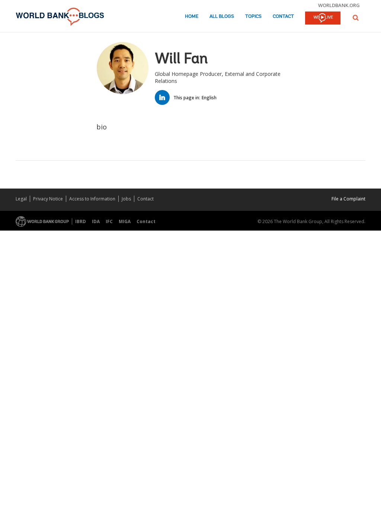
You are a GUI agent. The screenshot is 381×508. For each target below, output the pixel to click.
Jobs (126, 199)
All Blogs (221, 16)
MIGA (125, 221)
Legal (21, 199)
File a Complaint (348, 199)
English (209, 97)
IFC (109, 221)
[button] (356, 18)
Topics (253, 16)
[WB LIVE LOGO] (322, 18)
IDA (96, 221)
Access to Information (92, 199)
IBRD (80, 221)
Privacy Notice (48, 199)
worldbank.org (339, 5)
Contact (283, 16)
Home (191, 16)
